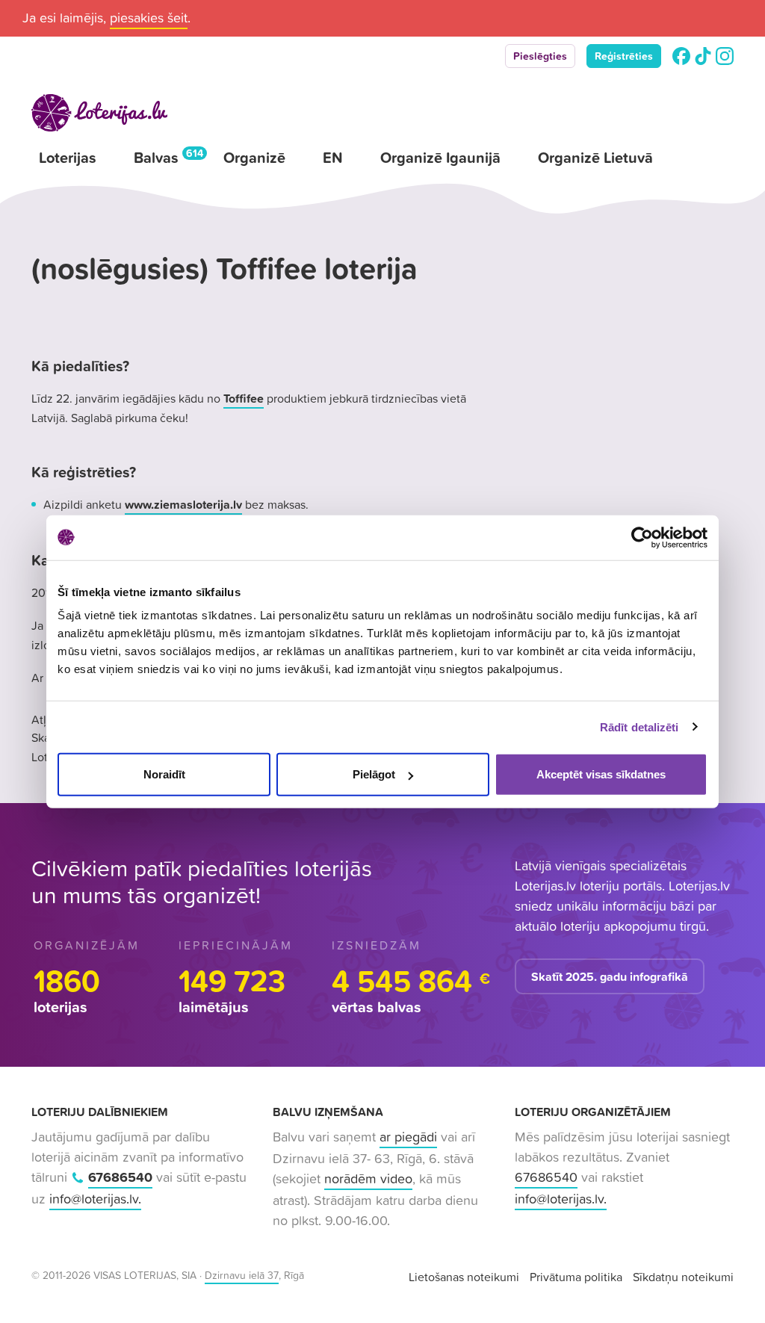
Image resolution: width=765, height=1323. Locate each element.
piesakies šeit (149, 17)
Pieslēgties (540, 56)
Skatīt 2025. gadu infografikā (609, 976)
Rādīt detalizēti (639, 726)
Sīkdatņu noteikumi (683, 1276)
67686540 (120, 1177)
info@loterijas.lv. (95, 1199)
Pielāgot (374, 774)
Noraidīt (164, 774)
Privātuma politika (576, 1276)
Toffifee (243, 398)
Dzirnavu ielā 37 (242, 1275)
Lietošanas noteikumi (464, 1276)
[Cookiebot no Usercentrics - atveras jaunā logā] (642, 537)
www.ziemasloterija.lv (183, 504)
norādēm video (368, 1178)
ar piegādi (408, 1137)
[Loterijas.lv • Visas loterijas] (99, 112)
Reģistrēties (624, 56)
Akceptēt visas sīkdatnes (601, 774)
